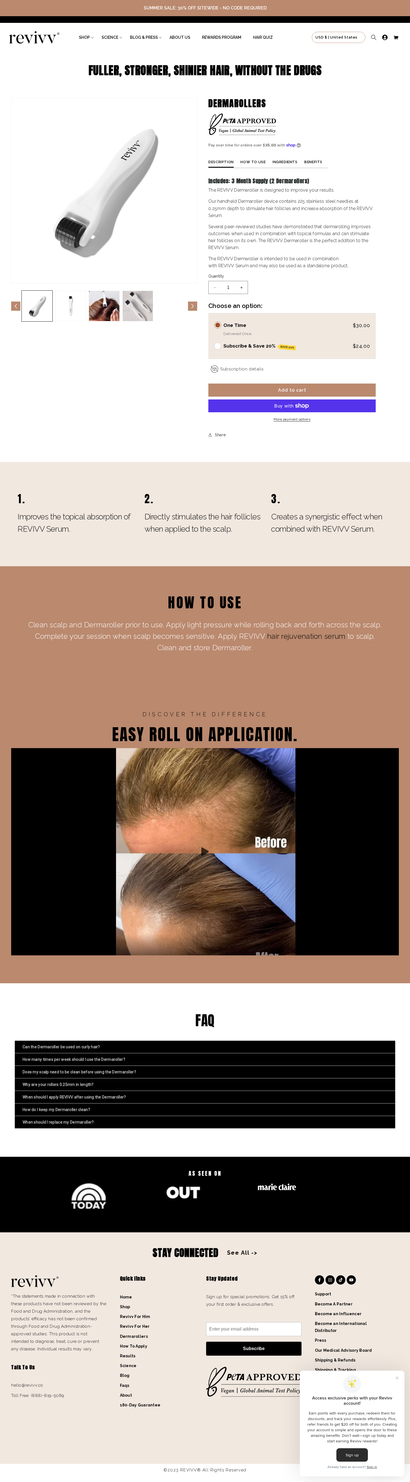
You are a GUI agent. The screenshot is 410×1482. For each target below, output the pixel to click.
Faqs (124, 1385)
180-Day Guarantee (140, 1405)
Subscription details (241, 369)
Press (320, 1340)
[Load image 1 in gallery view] (37, 306)
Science (128, 1365)
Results (128, 1356)
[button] (84, 37)
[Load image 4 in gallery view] (137, 306)
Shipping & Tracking (335, 1370)
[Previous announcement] (16, 8)
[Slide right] (192, 306)
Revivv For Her (135, 1326)
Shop (125, 1307)
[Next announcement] (394, 8)
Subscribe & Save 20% (259, 346)
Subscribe (254, 1348)
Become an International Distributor (341, 1327)
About (126, 1395)
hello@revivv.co (27, 1385)
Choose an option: (235, 305)
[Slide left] (15, 306)
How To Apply (133, 1346)
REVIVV (226, 265)
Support (323, 1294)
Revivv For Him (135, 1316)
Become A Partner (334, 1304)
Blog (125, 1375)
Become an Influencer (338, 1314)
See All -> (242, 1252)
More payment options (292, 419)
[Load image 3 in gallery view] (104, 306)
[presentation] (204, 1214)
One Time (234, 325)
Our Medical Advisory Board (343, 1350)
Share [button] (220, 435)
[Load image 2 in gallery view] (70, 306)
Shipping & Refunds (335, 1360)
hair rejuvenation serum (307, 636)
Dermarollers (134, 1336)
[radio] (217, 325)
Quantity (216, 276)
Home (126, 1297)
